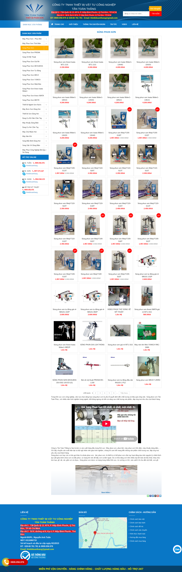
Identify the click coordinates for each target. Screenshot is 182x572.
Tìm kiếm (155, 14)
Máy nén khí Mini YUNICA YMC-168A (147, 346)
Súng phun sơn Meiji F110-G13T (148, 204)
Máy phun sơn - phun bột (31, 39)
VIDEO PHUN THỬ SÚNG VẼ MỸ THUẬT (119, 310)
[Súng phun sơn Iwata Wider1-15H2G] (148, 48)
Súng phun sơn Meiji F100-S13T (148, 240)
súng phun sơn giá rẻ (30, 61)
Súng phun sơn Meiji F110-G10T (64, 240)
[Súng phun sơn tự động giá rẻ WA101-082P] (92, 295)
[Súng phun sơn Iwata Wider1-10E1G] (64, 83)
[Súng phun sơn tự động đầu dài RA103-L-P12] (120, 366)
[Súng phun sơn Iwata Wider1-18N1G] (119, 83)
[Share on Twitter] (153, 496)
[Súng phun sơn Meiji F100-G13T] (64, 154)
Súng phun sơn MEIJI (30, 75)
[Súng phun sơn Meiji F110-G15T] (120, 189)
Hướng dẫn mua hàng (138, 537)
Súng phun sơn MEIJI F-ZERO (148, 380)
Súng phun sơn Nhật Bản (31, 84)
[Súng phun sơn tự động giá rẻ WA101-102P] (64, 295)
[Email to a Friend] (155, 496)
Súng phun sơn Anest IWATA (33, 96)
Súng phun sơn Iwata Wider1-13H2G (91, 98)
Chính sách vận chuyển (138, 530)
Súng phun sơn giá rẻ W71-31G (120, 345)
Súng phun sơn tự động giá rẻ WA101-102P (64, 310)
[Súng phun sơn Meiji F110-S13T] (120, 154)
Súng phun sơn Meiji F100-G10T (64, 275)
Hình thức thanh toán (137, 534)
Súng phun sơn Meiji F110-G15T (120, 204)
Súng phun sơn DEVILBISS (32, 66)
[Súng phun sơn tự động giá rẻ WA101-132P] (147, 260)
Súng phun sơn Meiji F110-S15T (147, 169)
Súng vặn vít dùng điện (31, 145)
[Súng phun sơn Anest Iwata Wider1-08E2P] (64, 331)
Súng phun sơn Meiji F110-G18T (92, 204)
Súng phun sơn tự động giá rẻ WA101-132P (147, 275)
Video (124, 24)
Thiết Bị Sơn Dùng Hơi (30, 114)
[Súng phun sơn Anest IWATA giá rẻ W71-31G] (147, 295)
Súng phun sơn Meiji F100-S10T (119, 275)
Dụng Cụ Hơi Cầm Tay (30, 127)
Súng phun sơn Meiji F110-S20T (92, 169)
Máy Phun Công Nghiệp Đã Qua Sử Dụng (33, 151)
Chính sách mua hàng (138, 541)
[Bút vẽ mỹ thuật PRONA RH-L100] (92, 366)
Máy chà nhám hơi (29, 132)
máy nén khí (27, 136)
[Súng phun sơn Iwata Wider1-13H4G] (120, 48)
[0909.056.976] (177, 549)
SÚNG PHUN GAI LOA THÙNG (92, 345)
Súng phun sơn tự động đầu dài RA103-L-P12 (120, 381)
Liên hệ (135, 24)
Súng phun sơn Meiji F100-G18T (119, 134)
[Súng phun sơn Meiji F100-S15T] (92, 225)
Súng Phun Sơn (28, 48)
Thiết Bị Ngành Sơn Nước (31, 105)
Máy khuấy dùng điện (30, 123)
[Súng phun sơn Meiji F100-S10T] (119, 260)
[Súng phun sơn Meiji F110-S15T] (147, 154)
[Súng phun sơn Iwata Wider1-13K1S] (147, 83)
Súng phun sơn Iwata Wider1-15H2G (148, 63)
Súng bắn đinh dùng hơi (31, 141)
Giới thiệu (73, 24)
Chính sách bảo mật (137, 519)
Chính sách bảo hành (137, 523)
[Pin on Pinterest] (158, 496)
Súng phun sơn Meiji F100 (91, 274)
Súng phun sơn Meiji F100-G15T (147, 134)
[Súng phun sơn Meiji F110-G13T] (148, 189)
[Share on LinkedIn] (160, 496)
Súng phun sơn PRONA (31, 52)
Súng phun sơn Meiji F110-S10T (64, 204)
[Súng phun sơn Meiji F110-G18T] (92, 189)
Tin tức (113, 24)
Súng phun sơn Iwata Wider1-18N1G (119, 98)
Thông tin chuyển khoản (94, 24)
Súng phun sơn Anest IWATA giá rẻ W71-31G (147, 310)
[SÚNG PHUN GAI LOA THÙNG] (92, 331)
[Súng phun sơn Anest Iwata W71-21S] (64, 48)
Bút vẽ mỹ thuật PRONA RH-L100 (92, 381)
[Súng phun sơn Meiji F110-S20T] (92, 154)
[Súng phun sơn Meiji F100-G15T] (147, 119)
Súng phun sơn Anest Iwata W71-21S (64, 63)
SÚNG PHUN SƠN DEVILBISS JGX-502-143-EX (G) (64, 381)
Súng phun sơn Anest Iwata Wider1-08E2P (64, 346)
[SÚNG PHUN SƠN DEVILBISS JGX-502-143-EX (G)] (64, 366)
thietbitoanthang (32, 165)
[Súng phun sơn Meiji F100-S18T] (120, 225)
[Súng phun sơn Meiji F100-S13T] (148, 225)
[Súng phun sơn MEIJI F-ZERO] (148, 366)
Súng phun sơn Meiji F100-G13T (64, 169)
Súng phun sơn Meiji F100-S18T (120, 240)
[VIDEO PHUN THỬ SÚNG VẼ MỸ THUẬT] (119, 295)
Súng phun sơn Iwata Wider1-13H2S (64, 134)
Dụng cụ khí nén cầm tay (32, 118)
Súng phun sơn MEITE (30, 100)
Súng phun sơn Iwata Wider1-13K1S (147, 98)
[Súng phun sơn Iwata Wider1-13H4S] (92, 119)
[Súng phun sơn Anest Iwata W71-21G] (92, 48)
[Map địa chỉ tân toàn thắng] (103, 533)
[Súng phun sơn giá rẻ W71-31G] (120, 331)
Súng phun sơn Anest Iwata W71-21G (92, 63)
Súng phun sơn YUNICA (31, 80)
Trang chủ (59, 24)
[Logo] (34, 11)
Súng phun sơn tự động (31, 71)
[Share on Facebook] (150, 496)
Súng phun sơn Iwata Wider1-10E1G (64, 98)
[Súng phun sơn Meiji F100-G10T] (64, 260)
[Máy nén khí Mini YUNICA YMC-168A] (147, 331)
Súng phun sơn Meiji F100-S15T (92, 240)
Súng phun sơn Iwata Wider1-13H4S (92, 134)
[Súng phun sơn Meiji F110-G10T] (64, 225)
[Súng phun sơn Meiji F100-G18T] (119, 119)
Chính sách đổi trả (136, 526)
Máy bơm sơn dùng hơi (31, 109)
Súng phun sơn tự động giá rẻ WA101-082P (92, 310)
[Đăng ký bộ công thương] (33, 556)
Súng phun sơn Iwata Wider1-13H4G (120, 63)
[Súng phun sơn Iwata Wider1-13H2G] (91, 83)
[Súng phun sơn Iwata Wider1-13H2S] (64, 119)
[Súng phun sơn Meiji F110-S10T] (64, 189)
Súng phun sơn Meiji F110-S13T (120, 169)
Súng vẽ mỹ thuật (29, 57)
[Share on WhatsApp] (148, 496)
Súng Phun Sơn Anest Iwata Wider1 (32, 90)
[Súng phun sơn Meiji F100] (91, 260)
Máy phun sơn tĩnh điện (31, 43)
